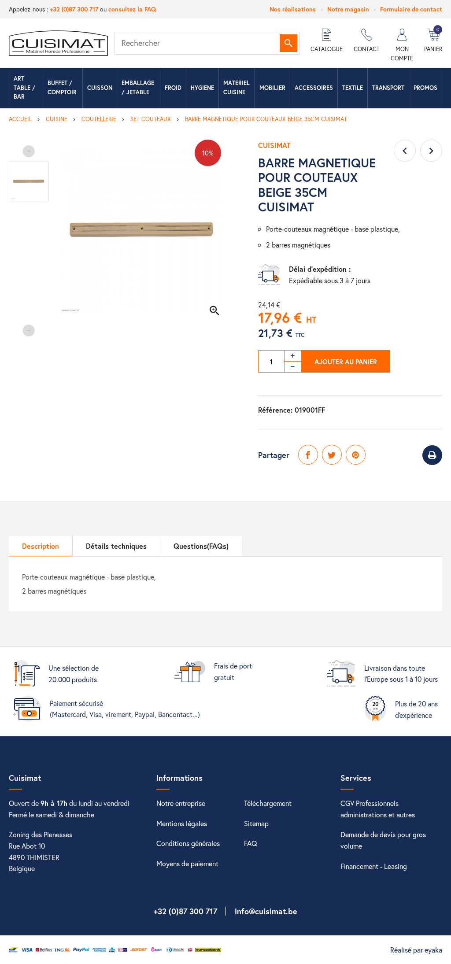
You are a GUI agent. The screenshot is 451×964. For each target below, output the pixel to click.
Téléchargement (268, 803)
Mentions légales (181, 823)
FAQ (250, 843)
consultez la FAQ (132, 9)
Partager (308, 454)
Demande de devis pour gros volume (383, 840)
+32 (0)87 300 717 (74, 9)
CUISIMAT (274, 145)
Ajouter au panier (345, 361)
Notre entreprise (180, 803)
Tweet (331, 454)
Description (40, 545)
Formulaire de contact (411, 9)
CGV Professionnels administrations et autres (377, 808)
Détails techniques (116, 545)
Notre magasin (348, 9)
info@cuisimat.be (266, 911)
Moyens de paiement (187, 863)
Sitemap (256, 823)
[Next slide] (29, 330)
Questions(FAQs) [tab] (201, 545)
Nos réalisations (293, 9)
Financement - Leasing (373, 866)
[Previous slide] (29, 151)
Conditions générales (188, 843)
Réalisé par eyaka (416, 949)
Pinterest (355, 454)
